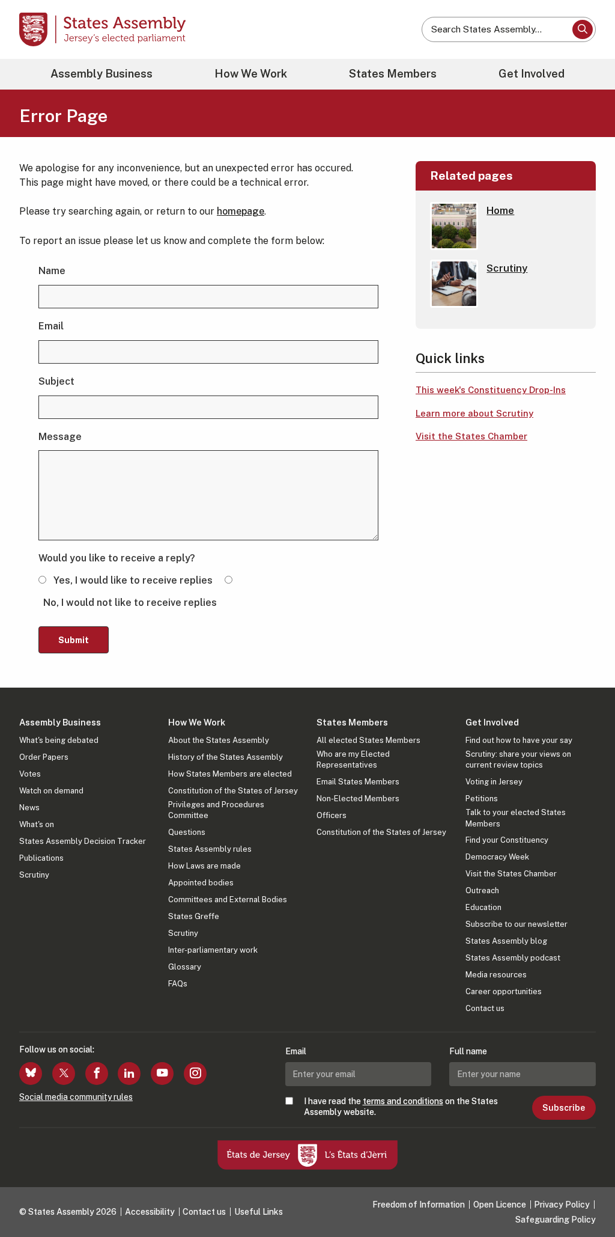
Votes (30, 773)
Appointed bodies (201, 882)
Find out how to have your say (518, 740)
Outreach (482, 890)
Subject (56, 381)
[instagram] (195, 1073)
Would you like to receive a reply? (116, 558)
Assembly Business (101, 73)
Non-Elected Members (358, 798)
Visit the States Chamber (471, 436)
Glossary (184, 966)
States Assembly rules (210, 849)
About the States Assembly (218, 740)
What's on (36, 824)
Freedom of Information (418, 1204)
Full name (468, 1051)
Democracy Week (497, 856)
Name (51, 270)
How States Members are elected (230, 773)
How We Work (250, 73)
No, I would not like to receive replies (130, 602)
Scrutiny (34, 874)
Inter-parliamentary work (213, 949)
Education (483, 907)
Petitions (481, 798)
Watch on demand (51, 790)
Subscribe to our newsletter (516, 924)
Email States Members (358, 781)
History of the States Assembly (225, 757)
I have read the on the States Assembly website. (401, 1106)
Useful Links (258, 1212)
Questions (186, 832)
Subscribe (563, 1108)
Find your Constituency (506, 840)
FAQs (177, 983)
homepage (240, 211)
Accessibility (150, 1212)
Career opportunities (503, 991)
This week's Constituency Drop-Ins (491, 390)
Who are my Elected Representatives (353, 759)
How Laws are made (204, 865)
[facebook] (96, 1073)
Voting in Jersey (494, 781)
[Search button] (582, 29)
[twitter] (63, 1073)
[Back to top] (586, 1196)
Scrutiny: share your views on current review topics (518, 759)
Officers (332, 815)
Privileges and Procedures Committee (216, 810)
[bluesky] (30, 1073)
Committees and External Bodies (227, 899)
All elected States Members (368, 740)
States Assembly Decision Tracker (82, 841)
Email (51, 326)
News (29, 807)
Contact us (484, 1008)
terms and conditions (403, 1101)
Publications (41, 858)
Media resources (496, 974)
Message (60, 436)
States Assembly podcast (512, 957)
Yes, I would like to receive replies (133, 580)
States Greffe (193, 916)
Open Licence (499, 1204)
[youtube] (162, 1073)
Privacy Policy (562, 1204)
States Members (393, 73)
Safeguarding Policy (555, 1219)
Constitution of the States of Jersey (233, 790)
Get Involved (531, 73)
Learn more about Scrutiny (474, 413)
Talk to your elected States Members (515, 818)
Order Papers (43, 757)
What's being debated (58, 740)
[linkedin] (129, 1073)
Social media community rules (76, 1097)
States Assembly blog (506, 940)
